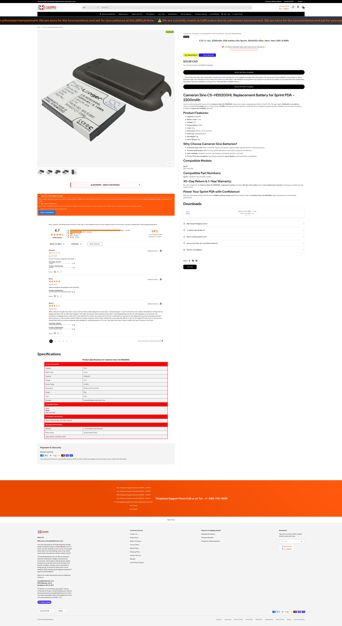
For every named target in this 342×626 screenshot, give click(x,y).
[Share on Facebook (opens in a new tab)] (55, 272)
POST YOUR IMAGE (47, 212)
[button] (298, 7)
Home (38, 27)
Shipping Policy (135, 552)
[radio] (106, 230)
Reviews (132, 559)
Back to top (171, 520)
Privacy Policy (134, 545)
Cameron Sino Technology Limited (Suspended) (197, 33)
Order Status (134, 538)
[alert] (106, 185)
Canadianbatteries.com (48, 619)
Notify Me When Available (244, 72)
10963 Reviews (59, 237)
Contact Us (133, 534)
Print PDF (190, 267)
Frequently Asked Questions (210, 541)
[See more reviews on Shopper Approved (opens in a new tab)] (61, 272)
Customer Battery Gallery (273, 1)
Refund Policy (134, 548)
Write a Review (95, 244)
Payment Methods (207, 538)
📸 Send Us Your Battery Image (51, 196)
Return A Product (135, 541)
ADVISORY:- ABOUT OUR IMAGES (106, 185)
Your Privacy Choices (137, 562)
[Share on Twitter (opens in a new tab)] (58, 272)
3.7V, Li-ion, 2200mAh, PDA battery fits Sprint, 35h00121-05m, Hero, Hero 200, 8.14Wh (52, 27)
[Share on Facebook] (193, 260)
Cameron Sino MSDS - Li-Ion (247, 211)
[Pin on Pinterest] (196, 260)
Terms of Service (135, 555)
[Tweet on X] (189, 260)
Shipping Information (208, 534)
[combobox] (166, 7)
